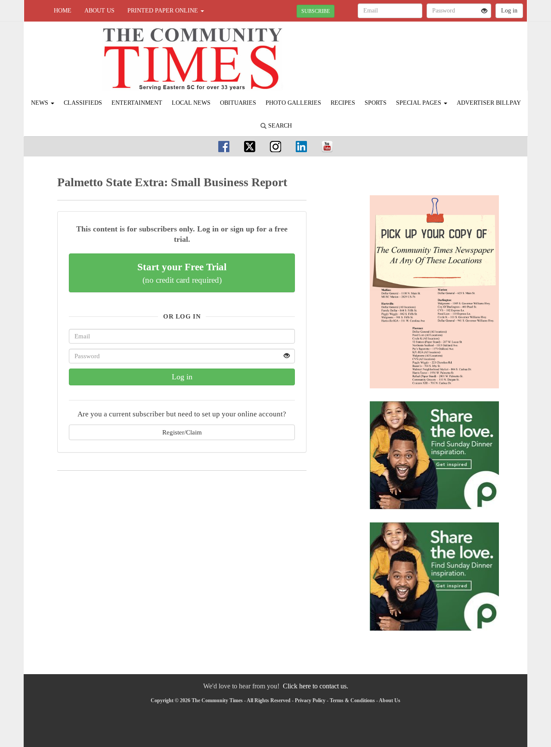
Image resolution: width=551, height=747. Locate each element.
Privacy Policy (310, 700)
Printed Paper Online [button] (163, 10)
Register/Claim (182, 432)
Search (279, 125)
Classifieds (83, 103)
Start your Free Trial (181, 272)
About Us (99, 10)
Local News (191, 103)
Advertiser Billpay (489, 103)
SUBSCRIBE (315, 11)
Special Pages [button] (419, 103)
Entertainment (136, 103)
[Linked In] (301, 146)
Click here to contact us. (315, 686)
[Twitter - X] (249, 146)
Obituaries (238, 103)
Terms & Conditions (352, 700)
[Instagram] (275, 146)
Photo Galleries (293, 103)
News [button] (40, 103)
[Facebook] (223, 146)
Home (62, 10)
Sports (376, 103)
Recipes (343, 103)
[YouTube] (327, 146)
